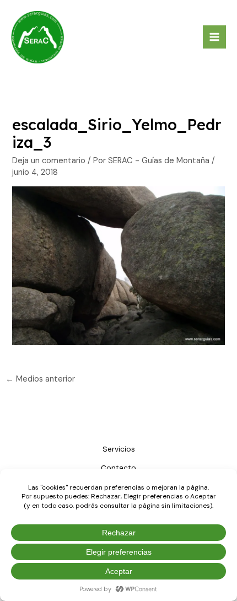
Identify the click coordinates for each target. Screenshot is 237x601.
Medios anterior (40, 379)
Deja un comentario (48, 160)
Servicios (119, 449)
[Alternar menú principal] (214, 37)
